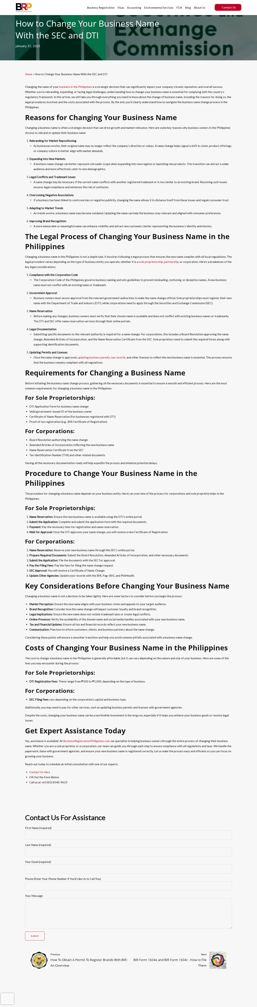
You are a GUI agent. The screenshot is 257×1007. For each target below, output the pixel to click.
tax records (118, 357)
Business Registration (101, 7)
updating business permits (94, 357)
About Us (199, 7)
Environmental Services (158, 7)
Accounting (134, 7)
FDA (179, 7)
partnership (171, 261)
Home (28, 74)
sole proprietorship (151, 261)
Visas (120, 7)
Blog (188, 7)
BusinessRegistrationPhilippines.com (86, 741)
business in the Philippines (75, 86)
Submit (35, 936)
